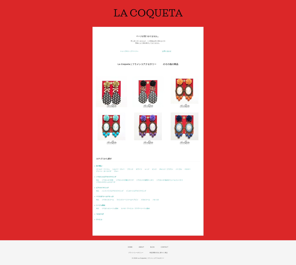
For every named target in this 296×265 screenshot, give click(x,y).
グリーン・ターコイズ (103, 171)
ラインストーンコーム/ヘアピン (127, 199)
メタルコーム (145, 199)
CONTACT (164, 247)
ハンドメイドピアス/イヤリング (112, 191)
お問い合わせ (166, 51)
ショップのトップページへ (129, 51)
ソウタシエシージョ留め (110, 208)
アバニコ (99, 219)
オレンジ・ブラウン (166, 169)
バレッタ (156, 199)
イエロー (188, 169)
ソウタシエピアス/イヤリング (106, 177)
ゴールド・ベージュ (103, 169)
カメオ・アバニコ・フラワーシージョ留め (135, 208)
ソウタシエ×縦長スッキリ (145, 180)
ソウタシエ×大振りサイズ (125, 180)
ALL (97, 180)
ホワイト (139, 169)
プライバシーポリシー (135, 252)
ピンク (154, 169)
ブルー (116, 171)
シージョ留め (100, 205)
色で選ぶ (99, 166)
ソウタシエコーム (108, 199)
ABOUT (141, 247)
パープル (179, 169)
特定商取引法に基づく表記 (159, 252)
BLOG (152, 247)
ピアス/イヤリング (102, 187)
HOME (130, 247)
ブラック (130, 169)
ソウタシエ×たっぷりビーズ (105, 182)
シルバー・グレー (119, 169)
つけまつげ (100, 214)
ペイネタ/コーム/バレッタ (105, 196)
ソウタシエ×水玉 (107, 180)
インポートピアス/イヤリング (136, 191)
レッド (147, 169)
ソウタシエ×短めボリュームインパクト (170, 180)
